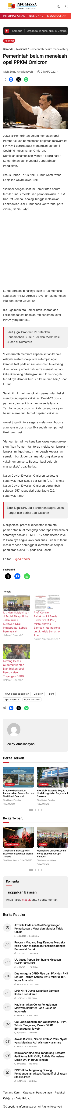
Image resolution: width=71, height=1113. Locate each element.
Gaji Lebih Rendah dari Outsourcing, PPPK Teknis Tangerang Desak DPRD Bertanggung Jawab (40, 1025)
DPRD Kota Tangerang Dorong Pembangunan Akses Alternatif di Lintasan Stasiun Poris (40, 1073)
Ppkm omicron (32, 699)
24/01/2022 (48, 71)
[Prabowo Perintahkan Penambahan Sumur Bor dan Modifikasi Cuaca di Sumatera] (18, 785)
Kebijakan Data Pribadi (17, 1098)
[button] (59, 6)
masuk (26, 899)
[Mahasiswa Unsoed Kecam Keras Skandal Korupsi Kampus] (52, 845)
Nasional (36, 15)
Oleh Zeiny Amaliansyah (18, 71)
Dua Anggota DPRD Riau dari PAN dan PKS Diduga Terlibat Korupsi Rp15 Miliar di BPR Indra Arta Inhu (41, 977)
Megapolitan (56, 15)
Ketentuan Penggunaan (37, 1092)
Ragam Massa (12, 844)
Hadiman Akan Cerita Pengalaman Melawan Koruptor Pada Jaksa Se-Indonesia (35, 1008)
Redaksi (60, 1092)
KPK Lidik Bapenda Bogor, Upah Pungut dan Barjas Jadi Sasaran (52, 793)
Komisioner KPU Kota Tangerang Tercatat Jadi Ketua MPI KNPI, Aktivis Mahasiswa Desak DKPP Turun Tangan (39, 1056)
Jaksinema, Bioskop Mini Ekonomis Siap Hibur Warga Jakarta (18, 853)
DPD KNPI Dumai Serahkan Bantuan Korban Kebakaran (36, 992)
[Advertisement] (35, 248)
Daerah (43, 844)
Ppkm (51, 693)
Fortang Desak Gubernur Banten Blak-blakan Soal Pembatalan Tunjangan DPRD (13, 668)
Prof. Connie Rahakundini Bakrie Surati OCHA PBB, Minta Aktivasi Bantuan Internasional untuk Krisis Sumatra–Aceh (47, 624)
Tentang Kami (11, 1092)
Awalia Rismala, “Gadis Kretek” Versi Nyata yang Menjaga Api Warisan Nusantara (40, 1040)
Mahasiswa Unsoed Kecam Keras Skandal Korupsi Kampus (51, 853)
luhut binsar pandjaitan (17, 693)
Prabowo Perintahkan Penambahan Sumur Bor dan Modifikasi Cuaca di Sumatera (33, 337)
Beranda (8, 49)
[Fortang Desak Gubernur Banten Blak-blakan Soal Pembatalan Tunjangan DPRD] (16, 651)
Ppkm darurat (12, 699)
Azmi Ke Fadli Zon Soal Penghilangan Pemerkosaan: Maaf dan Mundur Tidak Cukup (38, 928)
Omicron (38, 693)
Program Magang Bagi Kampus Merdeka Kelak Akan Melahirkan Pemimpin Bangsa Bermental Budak (40, 946)
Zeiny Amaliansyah (21, 744)
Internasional (14, 15)
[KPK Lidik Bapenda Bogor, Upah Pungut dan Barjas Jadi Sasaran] (52, 785)
